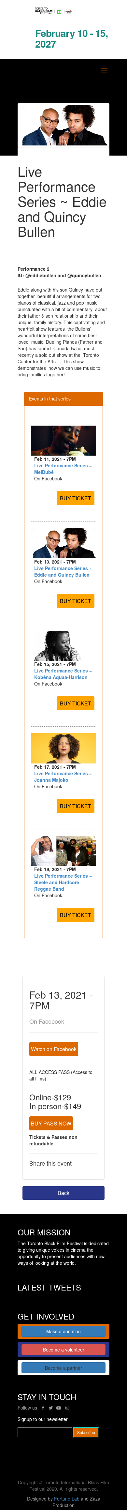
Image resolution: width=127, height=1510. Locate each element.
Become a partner (63, 1368)
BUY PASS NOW (51, 1123)
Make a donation (63, 1331)
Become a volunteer (63, 1349)
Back (63, 1193)
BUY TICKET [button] (75, 498)
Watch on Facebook (54, 1049)
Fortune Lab (66, 1498)
